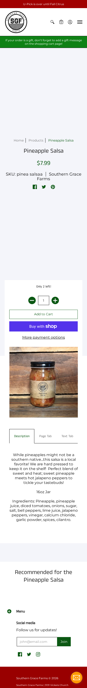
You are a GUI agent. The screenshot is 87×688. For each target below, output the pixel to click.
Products (36, 140)
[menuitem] (52, 22)
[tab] (21, 436)
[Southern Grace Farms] (16, 22)
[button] (52, 22)
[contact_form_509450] (76, 677)
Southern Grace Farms (59, 176)
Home (19, 140)
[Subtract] (32, 300)
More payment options (43, 337)
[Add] (55, 300)
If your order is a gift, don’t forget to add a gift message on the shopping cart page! (43, 41)
